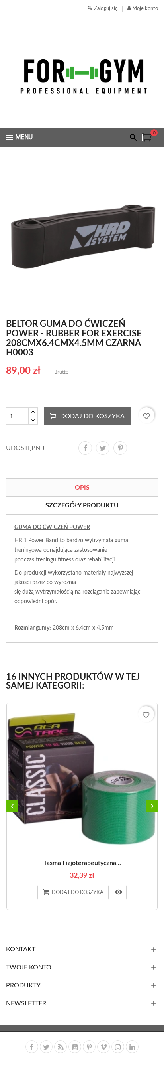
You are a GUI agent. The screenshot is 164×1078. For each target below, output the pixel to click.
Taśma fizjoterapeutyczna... (82, 863)
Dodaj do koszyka (92, 416)
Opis (82, 487)
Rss (60, 1046)
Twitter (46, 1046)
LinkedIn (132, 1046)
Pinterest (120, 448)
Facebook (31, 1046)
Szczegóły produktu (82, 505)
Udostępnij (85, 448)
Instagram (117, 1046)
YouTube (74, 1046)
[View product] (119, 892)
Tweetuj (102, 448)
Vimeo (103, 1046)
